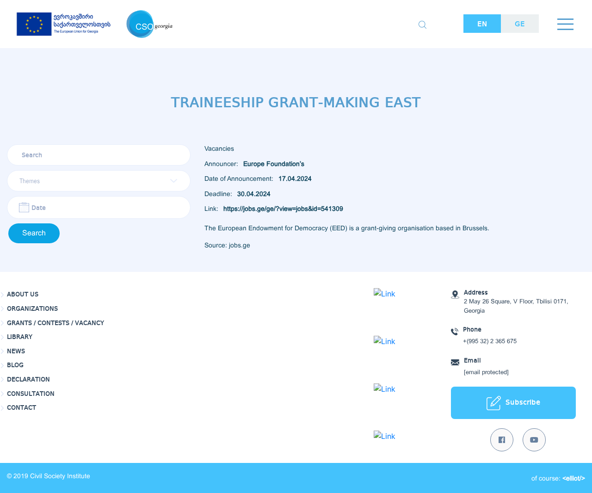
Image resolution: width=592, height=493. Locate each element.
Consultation (31, 394)
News (16, 351)
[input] (99, 207)
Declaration (28, 379)
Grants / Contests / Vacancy (55, 323)
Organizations (32, 309)
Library (19, 337)
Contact (21, 408)
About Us (22, 294)
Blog (15, 365)
